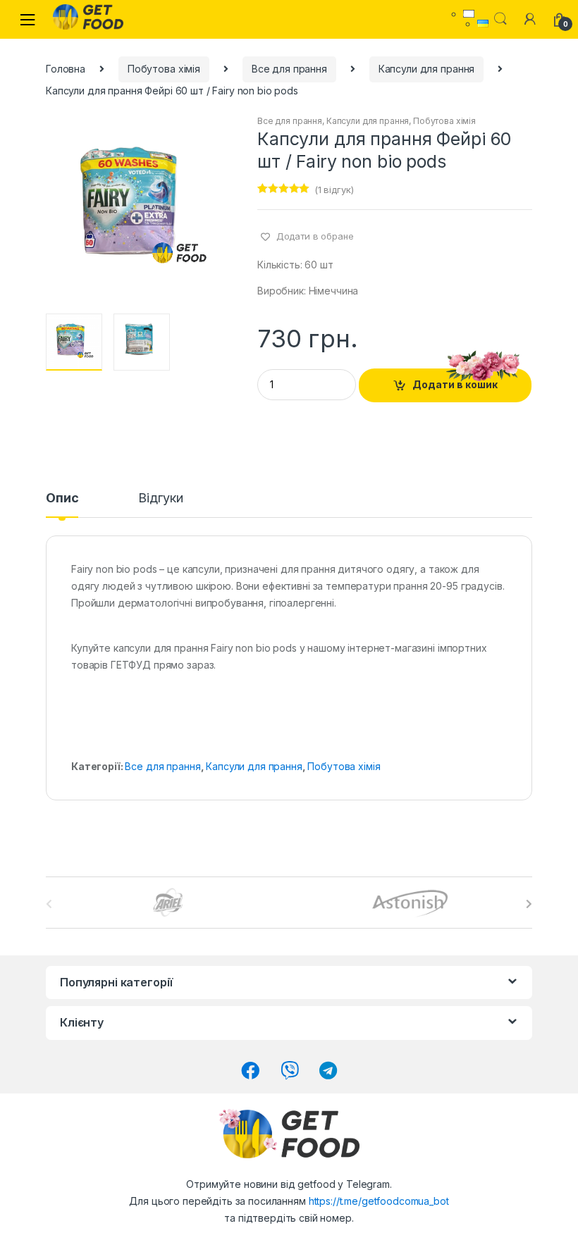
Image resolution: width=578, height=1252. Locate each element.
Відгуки (160, 498)
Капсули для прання (426, 69)
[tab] (62, 504)
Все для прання (289, 69)
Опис (62, 498)
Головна (65, 69)
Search (500, 19)
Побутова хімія (164, 69)
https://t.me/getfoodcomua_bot (379, 1201)
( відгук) (334, 189)
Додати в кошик (455, 384)
